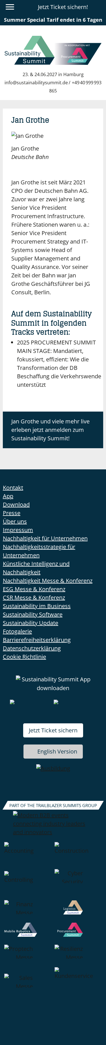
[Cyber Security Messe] (78, 884)
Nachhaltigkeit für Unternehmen (45, 538)
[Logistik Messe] (78, 911)
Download (16, 504)
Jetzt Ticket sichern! (63, 7)
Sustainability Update (30, 623)
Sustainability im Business (37, 606)
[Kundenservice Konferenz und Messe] (78, 985)
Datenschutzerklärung (32, 648)
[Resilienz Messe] (78, 956)
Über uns (15, 521)
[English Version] (98, 7)
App (8, 496)
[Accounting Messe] (28, 855)
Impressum (18, 530)
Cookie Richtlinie (24, 656)
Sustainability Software (32, 614)
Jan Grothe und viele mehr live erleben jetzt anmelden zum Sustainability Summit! (50, 429)
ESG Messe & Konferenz (34, 589)
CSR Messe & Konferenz (34, 597)
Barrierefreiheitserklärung (37, 640)
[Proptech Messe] (28, 956)
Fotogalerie (17, 631)
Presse (11, 513)
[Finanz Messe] (28, 911)
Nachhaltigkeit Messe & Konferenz (47, 580)
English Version (57, 751)
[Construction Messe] (78, 855)
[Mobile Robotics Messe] (28, 934)
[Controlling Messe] (28, 884)
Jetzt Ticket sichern (53, 730)
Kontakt (13, 487)
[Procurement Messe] (78, 934)
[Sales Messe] (28, 985)
